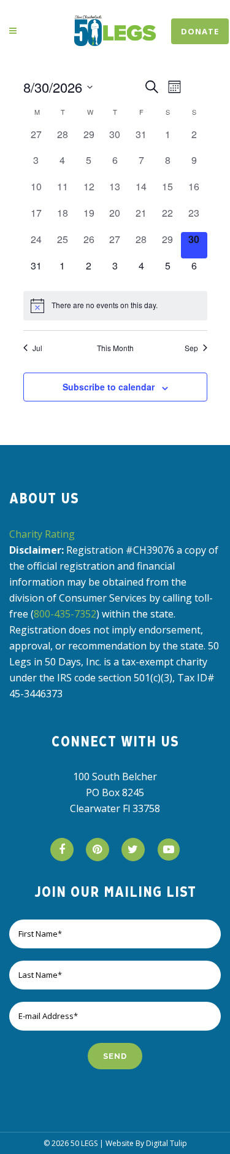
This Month (115, 348)
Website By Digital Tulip (146, 1143)
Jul (37, 348)
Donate (200, 31)
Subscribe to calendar (109, 387)
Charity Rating (42, 534)
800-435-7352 (65, 614)
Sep (191, 348)
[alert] (115, 305)
